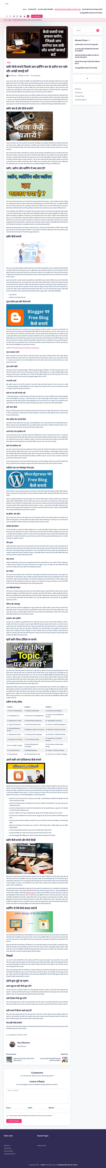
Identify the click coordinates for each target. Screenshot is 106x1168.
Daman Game (41, 1145)
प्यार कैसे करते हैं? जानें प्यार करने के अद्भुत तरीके (86, 44)
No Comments (36, 75)
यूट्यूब (9, 217)
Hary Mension (23, 1043)
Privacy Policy (79, 96)
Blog (9, 62)
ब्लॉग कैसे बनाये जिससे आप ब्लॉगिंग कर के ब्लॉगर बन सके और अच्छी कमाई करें (87, 56)
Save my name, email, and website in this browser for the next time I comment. (30, 1115)
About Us (78, 89)
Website (51, 1108)
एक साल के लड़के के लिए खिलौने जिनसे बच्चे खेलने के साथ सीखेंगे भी (87, 50)
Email (30, 1108)
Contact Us (78, 92)
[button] (37, 16)
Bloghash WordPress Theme (67, 1165)
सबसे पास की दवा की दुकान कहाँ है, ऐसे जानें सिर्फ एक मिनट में (87, 63)
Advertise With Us (81, 100)
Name (8, 1108)
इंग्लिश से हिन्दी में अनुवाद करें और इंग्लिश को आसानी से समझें (25, 348)
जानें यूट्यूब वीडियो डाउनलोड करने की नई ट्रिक (86, 68)
